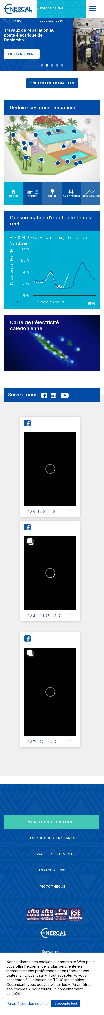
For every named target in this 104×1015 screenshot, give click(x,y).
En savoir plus (22, 54)
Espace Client (52, 8)
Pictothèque (52, 886)
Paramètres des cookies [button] (27, 1003)
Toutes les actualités (52, 83)
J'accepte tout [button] (65, 1003)
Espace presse (52, 870)
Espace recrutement (53, 854)
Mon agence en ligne (51, 822)
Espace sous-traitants (52, 838)
